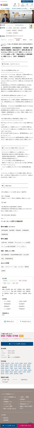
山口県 (21, 370)
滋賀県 (28, 368)
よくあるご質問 (7, 406)
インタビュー (10, 39)
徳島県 (15, 372)
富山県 (20, 366)
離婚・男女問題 (23, 280)
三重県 (11, 368)
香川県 (2, 372)
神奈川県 (7, 363)
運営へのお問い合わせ (9, 408)
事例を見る (10, 321)
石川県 (15, 366)
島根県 (29, 370)
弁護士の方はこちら (27, 1)
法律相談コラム (7, 401)
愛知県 (28, 366)
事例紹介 (24, 39)
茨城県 (21, 363)
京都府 (24, 368)
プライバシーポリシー (26, 401)
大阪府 (15, 368)
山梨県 (11, 366)
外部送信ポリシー (25, 404)
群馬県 (29, 363)
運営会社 (5, 418)
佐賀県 (24, 372)
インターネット (10, 25)
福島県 (28, 365)
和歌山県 (7, 370)
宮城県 (15, 365)
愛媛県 (7, 372)
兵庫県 (20, 368)
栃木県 (25, 363)
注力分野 (18, 39)
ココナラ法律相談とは (9, 397)
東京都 (2, 363)
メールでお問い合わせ (18, 344)
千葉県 (12, 363)
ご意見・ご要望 (24, 397)
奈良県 (2, 370)
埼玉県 (16, 363)
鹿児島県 (16, 373)
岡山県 (16, 370)
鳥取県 (25, 370)
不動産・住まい (7, 283)
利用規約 (22, 399)
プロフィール (3, 39)
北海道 (2, 365)
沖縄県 (21, 373)
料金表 (31, 39)
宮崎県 (11, 373)
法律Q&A (6, 399)
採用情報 (5, 420)
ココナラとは (7, 404)
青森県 (7, 365)
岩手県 (11, 365)
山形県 (24, 365)
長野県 (7, 366)
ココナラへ (4, 1)
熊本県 (2, 373)
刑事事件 (5, 280)
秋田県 (20, 365)
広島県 (12, 370)
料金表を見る (25, 321)
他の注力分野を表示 (19, 25)
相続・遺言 (15, 283)
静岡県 (2, 368)
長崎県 (28, 372)
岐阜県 (7, 368)
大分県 (7, 373)
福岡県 (20, 372)
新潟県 (2, 366)
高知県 (11, 372)
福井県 (24, 366)
